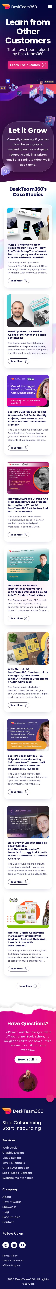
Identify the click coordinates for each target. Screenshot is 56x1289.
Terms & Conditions (13, 1260)
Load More (25, 986)
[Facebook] (22, 1245)
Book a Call (26, 1059)
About (6, 1197)
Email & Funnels (13, 1162)
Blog (5, 1212)
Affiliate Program (11, 1265)
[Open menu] (50, 6)
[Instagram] (5, 1245)
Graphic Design (13, 1152)
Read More (16, 280)
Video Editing (11, 1157)
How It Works (11, 1202)
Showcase (9, 1207)
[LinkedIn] (14, 1245)
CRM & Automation (15, 1167)
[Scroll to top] (50, 1098)
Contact (8, 1222)
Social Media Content (17, 1173)
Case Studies (11, 1217)
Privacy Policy (9, 1255)
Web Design (11, 1147)
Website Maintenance (17, 1178)
